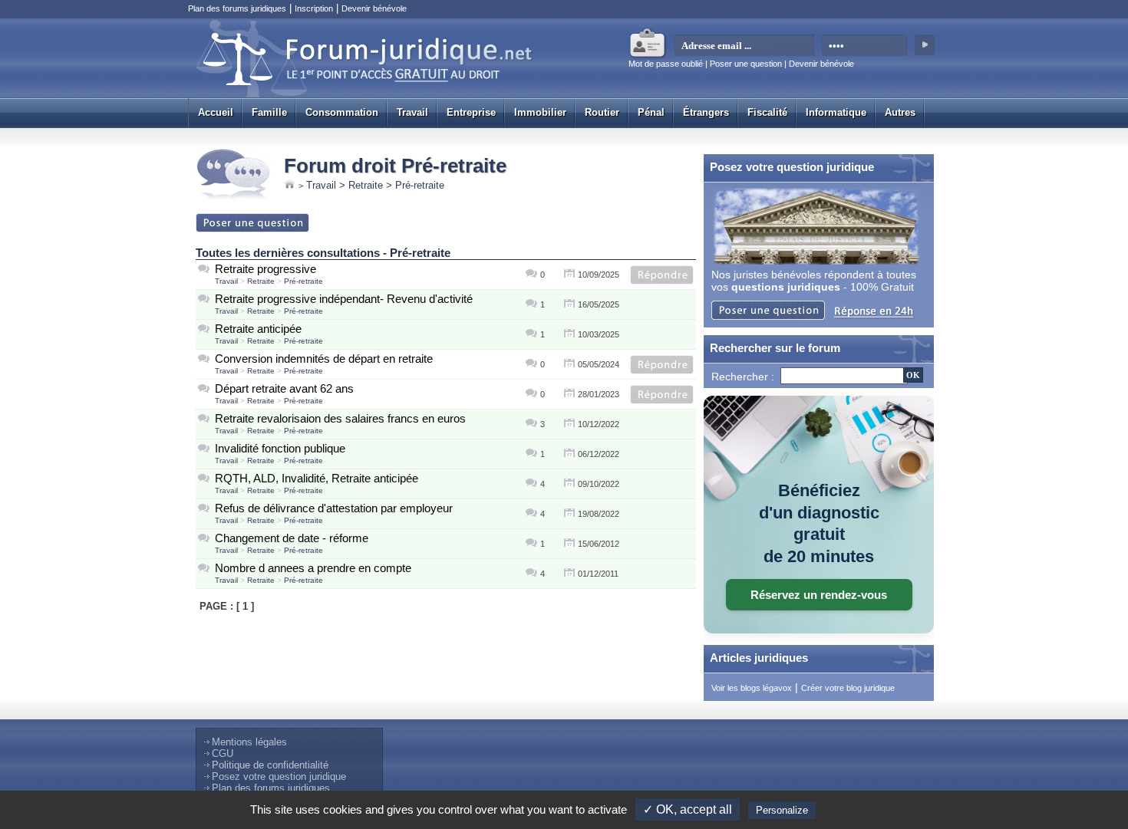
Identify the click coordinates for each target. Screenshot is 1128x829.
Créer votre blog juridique (848, 687)
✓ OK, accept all (687, 809)
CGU (222, 753)
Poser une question (746, 63)
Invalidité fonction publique (280, 448)
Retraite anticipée (258, 328)
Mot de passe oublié (665, 63)
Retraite (365, 185)
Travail (412, 112)
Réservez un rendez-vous (818, 594)
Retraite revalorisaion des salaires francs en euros (340, 418)
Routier (602, 112)
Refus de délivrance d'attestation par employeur (334, 508)
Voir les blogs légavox (751, 687)
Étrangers (706, 112)
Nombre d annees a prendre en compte (313, 567)
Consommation (341, 112)
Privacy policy (856, 810)
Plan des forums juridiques (237, 8)
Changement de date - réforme (291, 537)
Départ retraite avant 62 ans (284, 388)
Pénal (651, 112)
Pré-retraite (419, 185)
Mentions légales (249, 742)
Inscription (314, 8)
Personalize (782, 810)
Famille (269, 112)
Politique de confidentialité (270, 765)
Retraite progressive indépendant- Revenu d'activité (344, 298)
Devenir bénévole (374, 8)
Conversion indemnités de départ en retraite (324, 358)
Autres (900, 112)
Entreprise (471, 112)
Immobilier (540, 112)
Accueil (215, 112)
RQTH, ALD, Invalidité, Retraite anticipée (316, 478)
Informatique (836, 112)
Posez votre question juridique (279, 776)
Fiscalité (767, 112)
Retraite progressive (265, 268)
